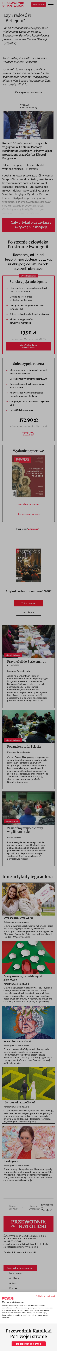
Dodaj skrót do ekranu (28, 1344)
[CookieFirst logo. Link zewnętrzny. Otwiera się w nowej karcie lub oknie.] (7, 1298)
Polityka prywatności (45, 1296)
